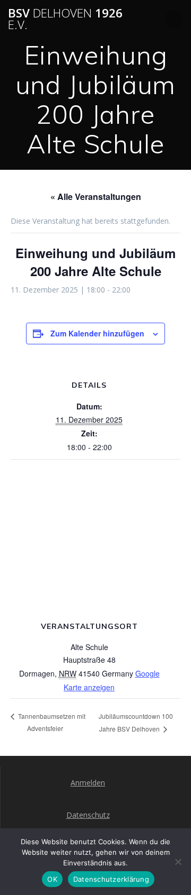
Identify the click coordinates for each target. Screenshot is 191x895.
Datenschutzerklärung (111, 879)
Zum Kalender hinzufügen (97, 333)
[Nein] (177, 861)
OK (52, 879)
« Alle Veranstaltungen (95, 196)
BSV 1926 (65, 19)
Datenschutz (88, 815)
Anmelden (88, 783)
